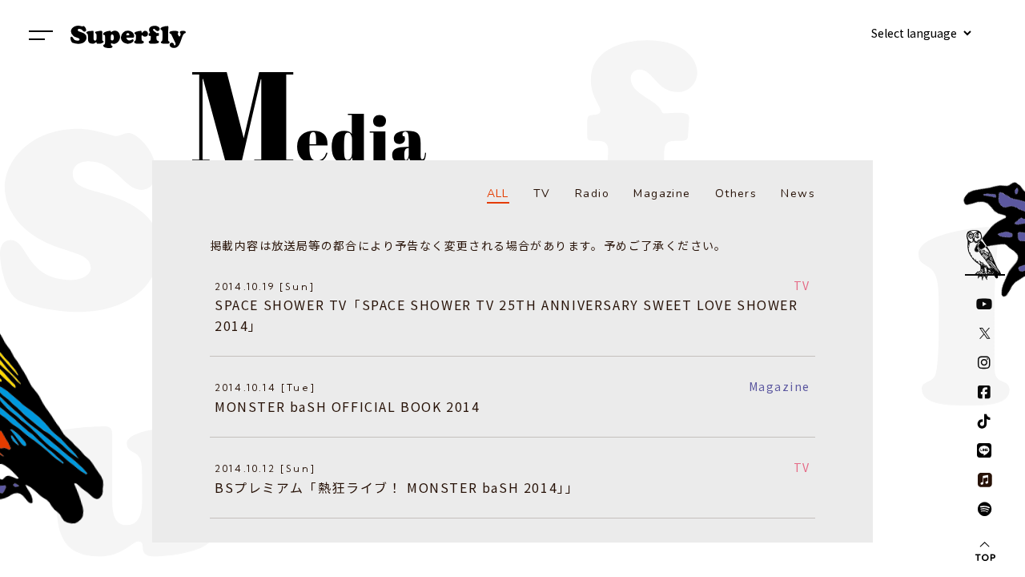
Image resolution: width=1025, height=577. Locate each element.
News (798, 193)
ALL (498, 193)
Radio (592, 193)
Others (736, 193)
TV (542, 193)
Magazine (661, 193)
